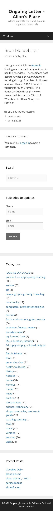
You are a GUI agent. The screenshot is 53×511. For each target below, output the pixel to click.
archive (10, 285)
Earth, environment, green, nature (25, 319)
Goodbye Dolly (14, 469)
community (12, 302)
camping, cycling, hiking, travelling (25, 294)
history (10, 371)
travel (9, 428)
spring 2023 (14, 120)
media (9, 389)
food (8, 358)
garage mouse (14, 482)
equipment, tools (15, 336)
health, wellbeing (15, 367)
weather (10, 437)
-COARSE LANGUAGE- (18, 272)
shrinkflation (13, 487)
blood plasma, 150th (17, 478)
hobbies (10, 375)
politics (10, 398)
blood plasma (13, 474)
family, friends (14, 353)
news (9, 393)
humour (10, 384)
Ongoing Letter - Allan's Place (27, 14)
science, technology (17, 406)
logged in (24, 143)
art (7, 289)
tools (8, 424)
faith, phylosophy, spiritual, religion (25, 345)
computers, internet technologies (25, 306)
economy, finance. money (21, 327)
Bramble (36, 65)
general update (14, 362)
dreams (10, 315)
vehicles (10, 432)
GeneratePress (26, 506)
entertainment (14, 332)
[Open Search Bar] (48, 36)
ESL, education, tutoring (21, 111)
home (9, 380)
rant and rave (13, 402)
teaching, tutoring (16, 419)
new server (14, 116)
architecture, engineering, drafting (25, 277)
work (9, 441)
